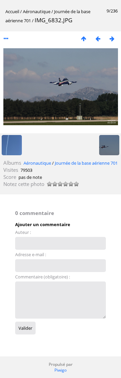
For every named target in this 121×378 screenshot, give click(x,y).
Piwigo (60, 370)
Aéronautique (36, 11)
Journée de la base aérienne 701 (86, 163)
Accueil (12, 11)
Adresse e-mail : (30, 254)
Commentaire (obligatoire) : (42, 277)
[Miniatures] (84, 39)
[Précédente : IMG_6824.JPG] (98, 39)
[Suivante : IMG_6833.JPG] (112, 39)
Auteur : (23, 232)
